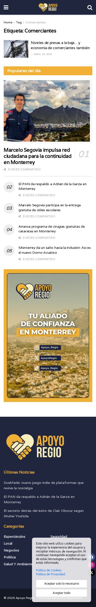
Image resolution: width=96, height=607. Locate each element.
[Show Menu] (6, 7)
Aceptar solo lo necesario (61, 583)
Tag (19, 22)
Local (8, 543)
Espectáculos (14, 536)
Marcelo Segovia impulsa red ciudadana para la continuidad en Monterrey (37, 156)
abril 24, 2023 (42, 54)
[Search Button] (89, 7)
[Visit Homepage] (48, 7)
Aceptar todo (61, 593)
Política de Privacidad (50, 574)
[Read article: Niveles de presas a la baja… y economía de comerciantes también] (16, 49)
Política (10, 557)
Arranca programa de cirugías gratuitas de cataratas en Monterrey (51, 229)
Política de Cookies (49, 570)
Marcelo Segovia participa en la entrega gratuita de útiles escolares (49, 207)
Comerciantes (36, 22)
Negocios (11, 550)
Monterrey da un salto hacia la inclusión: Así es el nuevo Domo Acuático (54, 250)
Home (8, 22)
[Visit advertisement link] (48, 335)
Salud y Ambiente (18, 564)
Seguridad (58, 536)
